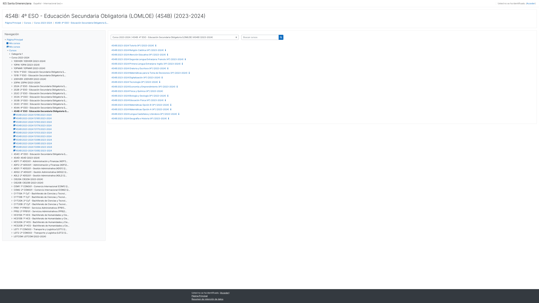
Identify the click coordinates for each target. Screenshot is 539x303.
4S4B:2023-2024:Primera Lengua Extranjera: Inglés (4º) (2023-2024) (146, 63)
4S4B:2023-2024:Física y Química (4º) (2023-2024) (137, 91)
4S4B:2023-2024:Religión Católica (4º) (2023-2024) (137, 50)
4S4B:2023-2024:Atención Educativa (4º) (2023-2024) (138, 54)
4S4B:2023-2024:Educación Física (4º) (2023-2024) (137, 100)
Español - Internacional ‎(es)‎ (47, 3)
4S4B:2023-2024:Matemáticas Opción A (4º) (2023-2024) (140, 109)
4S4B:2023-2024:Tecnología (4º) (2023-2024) (134, 82)
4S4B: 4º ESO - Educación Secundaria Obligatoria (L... (81, 22)
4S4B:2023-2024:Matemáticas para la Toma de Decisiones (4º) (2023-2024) (149, 73)
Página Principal (13, 22)
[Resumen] (156, 45)
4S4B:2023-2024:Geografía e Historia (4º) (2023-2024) (139, 118)
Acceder (531, 3)
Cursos (27, 22)
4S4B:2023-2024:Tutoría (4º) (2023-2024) (132, 45)
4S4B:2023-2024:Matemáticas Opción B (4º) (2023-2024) (140, 105)
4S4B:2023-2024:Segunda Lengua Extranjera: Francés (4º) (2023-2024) (147, 59)
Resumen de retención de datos (207, 299)
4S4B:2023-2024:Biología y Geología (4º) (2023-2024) (138, 95)
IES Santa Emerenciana (17, 3)
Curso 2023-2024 (43, 22)
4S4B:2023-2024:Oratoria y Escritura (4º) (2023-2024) (138, 68)
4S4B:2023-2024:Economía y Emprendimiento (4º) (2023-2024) (143, 86)
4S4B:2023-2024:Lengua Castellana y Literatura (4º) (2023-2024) (144, 114)
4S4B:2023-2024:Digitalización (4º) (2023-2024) (135, 77)
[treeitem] (54, 138)
